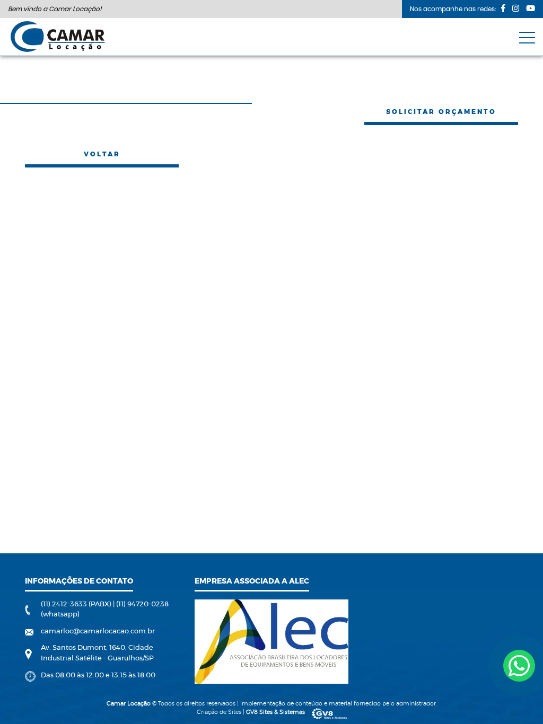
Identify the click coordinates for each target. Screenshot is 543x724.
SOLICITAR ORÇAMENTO (441, 112)
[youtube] (530, 8)
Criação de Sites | (251, 712)
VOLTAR (102, 154)
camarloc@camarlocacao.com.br (98, 631)
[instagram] (515, 8)
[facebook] (503, 8)
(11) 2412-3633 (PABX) (77, 604)
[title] (519, 666)
